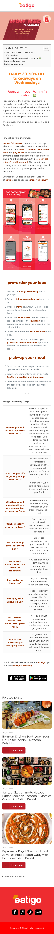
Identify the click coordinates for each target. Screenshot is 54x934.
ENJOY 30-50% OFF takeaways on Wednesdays (21, 53)
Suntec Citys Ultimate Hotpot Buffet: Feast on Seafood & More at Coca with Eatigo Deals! (26, 795)
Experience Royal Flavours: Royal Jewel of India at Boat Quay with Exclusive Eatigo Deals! (25, 854)
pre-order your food (15, 61)
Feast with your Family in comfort (24, 58)
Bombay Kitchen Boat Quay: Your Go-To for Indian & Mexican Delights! (25, 740)
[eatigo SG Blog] (27, 5)
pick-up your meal (14, 64)
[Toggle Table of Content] (44, 48)
